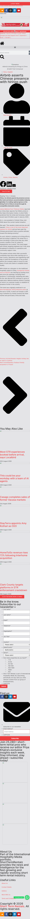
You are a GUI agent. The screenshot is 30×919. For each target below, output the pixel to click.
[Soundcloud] (2, 10)
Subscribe (3, 13)
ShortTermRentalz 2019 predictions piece (13, 289)
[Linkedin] (14, 10)
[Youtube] (19, 10)
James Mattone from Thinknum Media (12, 209)
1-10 (9, 660)
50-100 (10, 663)
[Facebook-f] (6, 10)
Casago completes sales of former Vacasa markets (11, 5)
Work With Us (6, 894)
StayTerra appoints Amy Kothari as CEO (13, 524)
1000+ (10, 669)
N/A (9, 671)
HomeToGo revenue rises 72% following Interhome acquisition (14, 555)
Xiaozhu (15, 177)
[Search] (29, 53)
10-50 (10, 662)
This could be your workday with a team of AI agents (14, 478)
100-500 (11, 665)
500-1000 (11, 667)
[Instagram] (10, 10)
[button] (27, 897)
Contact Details (7, 887)
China (10, 177)
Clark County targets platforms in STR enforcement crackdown (13, 587)
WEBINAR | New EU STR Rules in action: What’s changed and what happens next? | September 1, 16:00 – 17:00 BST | (13, 35)
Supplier (10, 72)
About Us (5, 883)
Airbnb (5, 177)
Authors (4, 891)
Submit (3, 686)
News (5, 72)
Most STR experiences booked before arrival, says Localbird (12, 454)
